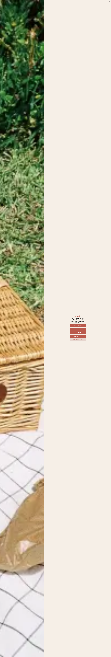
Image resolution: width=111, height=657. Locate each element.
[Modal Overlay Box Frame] (55, 328)
